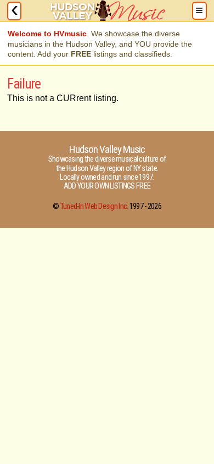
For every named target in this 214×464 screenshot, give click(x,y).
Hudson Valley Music (107, 149)
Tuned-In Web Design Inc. (94, 206)
